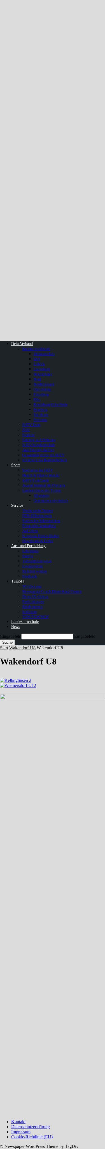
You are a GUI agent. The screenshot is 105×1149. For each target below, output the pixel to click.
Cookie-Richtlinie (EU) (32, 1136)
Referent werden (34, 571)
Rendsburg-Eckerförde (51, 404)
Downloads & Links (37, 541)
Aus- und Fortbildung (28, 546)
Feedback (29, 576)
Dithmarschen (44, 354)
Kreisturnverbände (36, 349)
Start (4, 647)
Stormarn (40, 419)
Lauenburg (42, 369)
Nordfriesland (44, 384)
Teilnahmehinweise (37, 561)
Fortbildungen (33, 601)
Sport (15, 465)
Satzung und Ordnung (39, 440)
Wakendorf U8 (22, 647)
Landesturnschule (25, 622)
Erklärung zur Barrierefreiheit (44, 460)
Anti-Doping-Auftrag (38, 450)
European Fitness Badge (40, 536)
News (15, 627)
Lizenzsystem (32, 566)
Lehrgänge (30, 551)
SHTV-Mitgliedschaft (38, 445)
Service (17, 505)
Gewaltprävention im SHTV (43, 455)
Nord (37, 379)
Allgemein (42, 495)
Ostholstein (42, 389)
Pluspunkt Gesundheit (39, 526)
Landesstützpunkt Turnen (41, 490)
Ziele (26, 430)
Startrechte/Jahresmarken (41, 520)
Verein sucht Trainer (37, 510)
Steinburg (41, 414)
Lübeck (39, 364)
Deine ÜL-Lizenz (35, 596)
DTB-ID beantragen (37, 515)
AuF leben (30, 531)
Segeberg (41, 409)
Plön (37, 399)
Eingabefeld (10, 636)
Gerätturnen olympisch (51, 500)
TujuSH (17, 581)
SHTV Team (31, 424)
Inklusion (29, 611)
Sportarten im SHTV (37, 470)
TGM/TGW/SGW (35, 617)
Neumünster (43, 374)
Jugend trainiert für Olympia (43, 485)
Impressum (21, 1131)
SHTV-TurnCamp (35, 480)
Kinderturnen (32, 606)
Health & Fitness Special (41, 475)
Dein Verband (22, 344)
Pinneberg (41, 394)
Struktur (28, 435)
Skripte (27, 556)
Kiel (37, 359)
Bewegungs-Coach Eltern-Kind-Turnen (52, 591)
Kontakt (18, 1121)
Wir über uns (31, 586)
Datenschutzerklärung (30, 1126)
